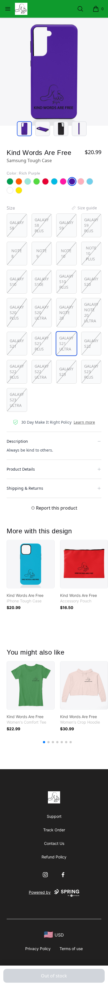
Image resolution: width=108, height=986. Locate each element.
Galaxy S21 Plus (42, 343)
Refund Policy (54, 857)
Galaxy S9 (66, 225)
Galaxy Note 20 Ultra (91, 312)
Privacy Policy (38, 948)
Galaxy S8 (17, 225)
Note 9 (41, 253)
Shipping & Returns (25, 488)
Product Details (21, 469)
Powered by (40, 892)
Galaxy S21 (17, 343)
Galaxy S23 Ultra (17, 400)
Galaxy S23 (66, 371)
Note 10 (66, 253)
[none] (84, 208)
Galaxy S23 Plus (91, 371)
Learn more (84, 422)
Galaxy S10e (42, 281)
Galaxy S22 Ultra (42, 371)
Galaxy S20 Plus (17, 312)
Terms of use (71, 948)
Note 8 (16, 253)
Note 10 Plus (91, 253)
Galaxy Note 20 (66, 312)
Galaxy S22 (91, 343)
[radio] (17, 225)
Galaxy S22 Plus (17, 371)
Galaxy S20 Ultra (42, 312)
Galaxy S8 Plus (42, 225)
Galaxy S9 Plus (91, 225)
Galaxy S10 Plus (66, 281)
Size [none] (11, 208)
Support (54, 816)
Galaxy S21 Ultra (66, 343)
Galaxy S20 (91, 281)
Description (17, 441)
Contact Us (54, 843)
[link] (30, 564)
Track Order (54, 829)
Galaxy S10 (17, 281)
